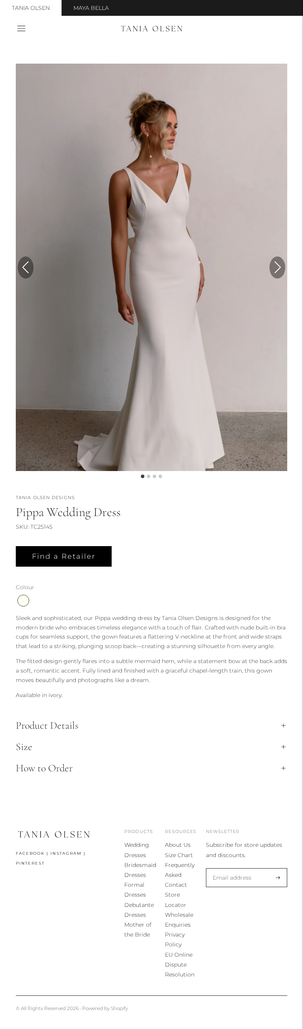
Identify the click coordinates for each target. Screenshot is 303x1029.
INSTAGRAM (66, 853)
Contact (176, 884)
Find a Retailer (63, 556)
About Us (178, 844)
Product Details (47, 725)
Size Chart (179, 855)
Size (24, 747)
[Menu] (21, 28)
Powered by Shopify (105, 1008)
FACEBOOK (30, 853)
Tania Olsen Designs (45, 497)
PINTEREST (30, 863)
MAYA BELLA (91, 7)
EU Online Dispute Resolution (180, 964)
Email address (230, 868)
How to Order (44, 768)
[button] (277, 267)
